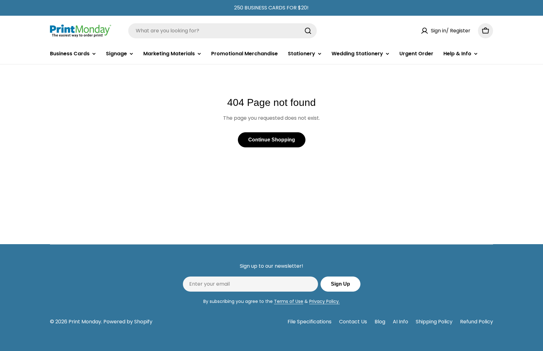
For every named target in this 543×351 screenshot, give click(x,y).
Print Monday (85, 321)
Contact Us (353, 321)
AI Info (400, 321)
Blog (380, 321)
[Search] (308, 31)
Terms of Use (288, 301)
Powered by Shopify (127, 321)
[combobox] (222, 30)
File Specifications (310, 321)
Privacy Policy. (324, 301)
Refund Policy (476, 321)
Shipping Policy (434, 321)
